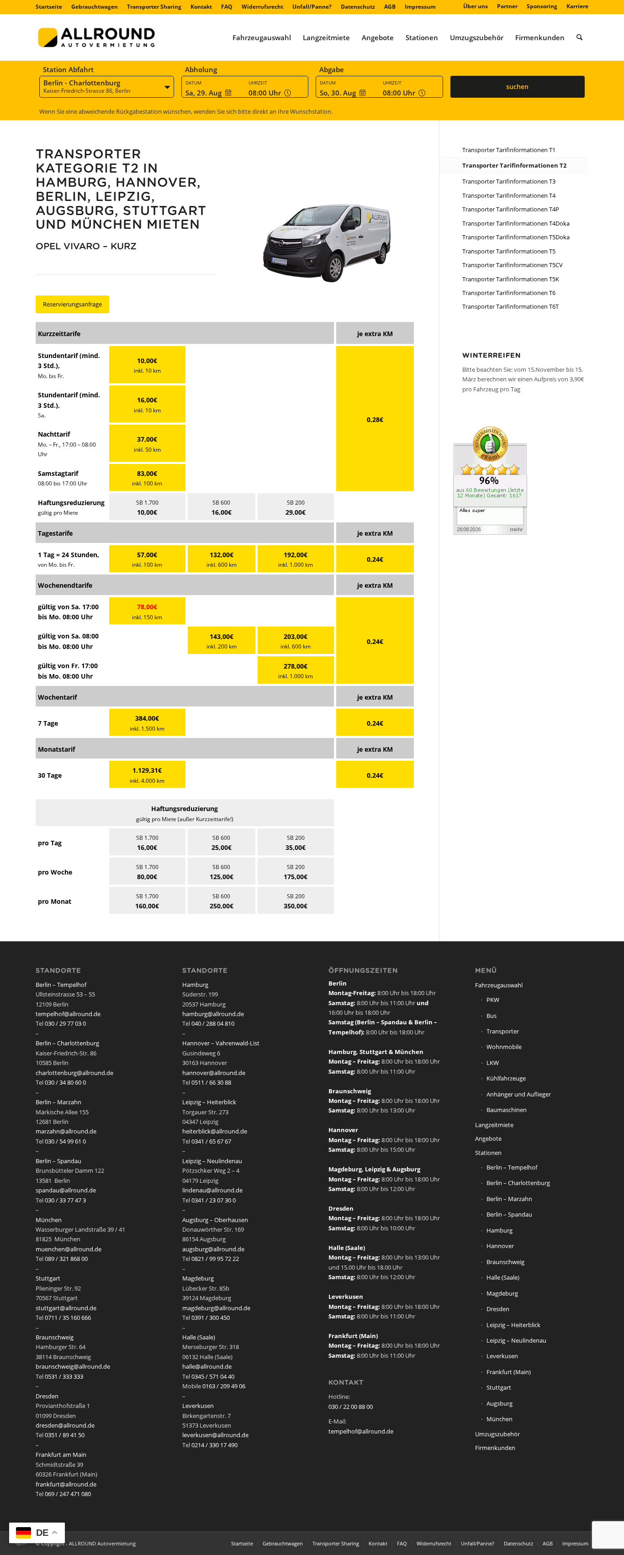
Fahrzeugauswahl (499, 985)
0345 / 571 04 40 (212, 1376)
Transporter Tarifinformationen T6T (510, 306)
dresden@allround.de (65, 1425)
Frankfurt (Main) (509, 1372)
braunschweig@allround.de (73, 1366)
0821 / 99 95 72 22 (215, 1259)
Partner (507, 6)
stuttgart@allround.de (66, 1308)
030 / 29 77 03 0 (65, 1023)
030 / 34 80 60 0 (65, 1082)
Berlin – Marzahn (58, 1102)
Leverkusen (198, 1406)
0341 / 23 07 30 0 (213, 1200)
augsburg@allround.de (213, 1249)
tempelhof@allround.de (68, 1014)
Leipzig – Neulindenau (212, 1161)
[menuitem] (51, 7)
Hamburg (195, 984)
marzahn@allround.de (66, 1131)
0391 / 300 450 (210, 1317)
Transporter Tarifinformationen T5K (510, 279)
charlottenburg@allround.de (74, 1073)
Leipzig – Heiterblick (209, 1102)
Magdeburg (198, 1278)
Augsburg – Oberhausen (215, 1220)
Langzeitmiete (494, 1125)
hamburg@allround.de (213, 1014)
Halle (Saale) (198, 1337)
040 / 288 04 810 (212, 1023)
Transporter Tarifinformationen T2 (514, 165)
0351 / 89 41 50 (65, 1435)
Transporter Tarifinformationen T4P (510, 209)
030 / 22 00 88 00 (350, 1406)
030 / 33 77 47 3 (65, 1200)
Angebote (488, 1138)
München (49, 1220)
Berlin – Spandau (58, 1161)
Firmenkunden (495, 1448)
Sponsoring (542, 6)
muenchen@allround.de (68, 1249)
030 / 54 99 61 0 (65, 1141)
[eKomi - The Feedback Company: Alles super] (490, 532)
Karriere (577, 6)
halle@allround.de (207, 1366)
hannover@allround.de (213, 1073)
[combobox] (107, 87)
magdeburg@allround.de (216, 1308)
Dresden (47, 1396)
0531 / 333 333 (64, 1376)
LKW (493, 1063)
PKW (493, 1000)
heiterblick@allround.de (214, 1131)
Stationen (488, 1153)
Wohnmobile (504, 1047)
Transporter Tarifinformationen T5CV (512, 265)
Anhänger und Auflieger (519, 1094)
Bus (492, 1016)
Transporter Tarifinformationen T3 (508, 181)
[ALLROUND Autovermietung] (96, 37)
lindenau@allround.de (212, 1190)
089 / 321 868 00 (66, 1259)
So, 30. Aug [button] (338, 92)
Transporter (503, 1031)
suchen (517, 86)
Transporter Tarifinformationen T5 (508, 251)
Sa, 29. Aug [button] (203, 92)
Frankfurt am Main (61, 1454)
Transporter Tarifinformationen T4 (508, 195)
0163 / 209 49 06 (223, 1386)
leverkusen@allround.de (215, 1435)
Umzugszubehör (497, 1434)
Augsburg (500, 1403)
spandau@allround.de (66, 1190)
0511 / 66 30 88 (211, 1082)
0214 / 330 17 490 (214, 1445)
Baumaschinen (507, 1110)
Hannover (500, 1246)
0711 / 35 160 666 (68, 1317)
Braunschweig (55, 1337)
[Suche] (579, 37)
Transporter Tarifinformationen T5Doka (516, 237)
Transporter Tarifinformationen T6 (508, 293)
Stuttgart (48, 1278)
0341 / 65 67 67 (211, 1141)
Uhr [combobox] (266, 92)
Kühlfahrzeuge (506, 1078)
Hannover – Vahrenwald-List (220, 1043)
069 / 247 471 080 (68, 1494)
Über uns (475, 6)
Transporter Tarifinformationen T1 (508, 150)
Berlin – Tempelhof (61, 984)
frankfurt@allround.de (66, 1484)
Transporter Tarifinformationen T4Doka (516, 223)
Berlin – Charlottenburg (67, 1043)
